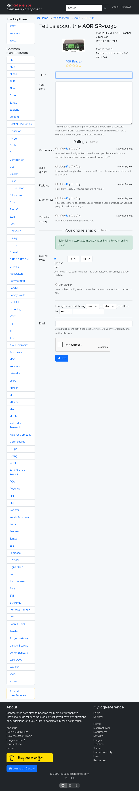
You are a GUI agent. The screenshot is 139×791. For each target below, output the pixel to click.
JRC (12, 337)
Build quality (43, 169)
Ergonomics (46, 199)
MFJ (12, 395)
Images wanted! (16, 740)
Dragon (14, 173)
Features (44, 185)
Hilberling (15, 309)
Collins (14, 152)
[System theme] (63, 785)
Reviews (98, 736)
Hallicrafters (16, 273)
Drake (13, 181)
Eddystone (16, 195)
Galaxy (14, 238)
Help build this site (17, 732)
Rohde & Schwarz (20, 517)
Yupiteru (14, 681)
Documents (100, 732)
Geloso (14, 245)
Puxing (13, 456)
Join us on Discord (23, 768)
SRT (12, 595)
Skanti (13, 574)
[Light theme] (70, 785)
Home (44, 17)
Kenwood (15, 33)
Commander (17, 159)
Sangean (15, 531)
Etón (12, 216)
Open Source (17, 441)
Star (12, 617)
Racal (13, 463)
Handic (14, 288)
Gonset (14, 252)
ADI (12, 59)
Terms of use (14, 744)
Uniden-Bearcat (19, 645)
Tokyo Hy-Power (19, 638)
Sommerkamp (18, 581)
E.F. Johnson (17, 188)
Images (97, 740)
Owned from (43, 258)
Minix (13, 409)
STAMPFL (15, 602)
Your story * (43, 86)
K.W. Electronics (19, 345)
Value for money (44, 219)
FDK (12, 223)
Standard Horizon (20, 610)
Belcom (14, 116)
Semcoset (15, 552)
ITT (11, 323)
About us (12, 728)
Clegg (13, 138)
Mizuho (14, 416)
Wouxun (14, 667)
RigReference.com (78, 773)
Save (63, 358)
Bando (13, 102)
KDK (12, 359)
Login (115, 6)
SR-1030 (89, 17)
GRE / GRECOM (19, 259)
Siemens (15, 560)
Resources (99, 760)
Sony (13, 588)
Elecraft (14, 209)
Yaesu (13, 40)
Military (14, 402)
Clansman (15, 131)
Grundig (14, 266)
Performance (46, 150)
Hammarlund (17, 280)
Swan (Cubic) (17, 624)
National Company (20, 434)
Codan (13, 145)
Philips (13, 449)
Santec (13, 538)
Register (126, 6)
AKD (12, 67)
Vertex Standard (19, 652)
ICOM (13, 26)
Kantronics (16, 352)
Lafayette (15, 373)
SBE (12, 545)
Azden (13, 95)
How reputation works (19, 736)
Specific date (58, 265)
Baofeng (14, 109)
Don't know (65, 284)
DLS (12, 166)
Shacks (97, 748)
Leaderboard (101, 752)
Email (42, 323)
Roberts (14, 510)
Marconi (14, 387)
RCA (12, 481)
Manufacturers (61, 17)
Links (96, 756)
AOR (12, 81)
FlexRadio (15, 231)
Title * (42, 75)
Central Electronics (21, 124)
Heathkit (14, 302)
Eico (12, 202)
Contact (11, 748)
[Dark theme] (76, 785)
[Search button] (105, 8)
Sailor (13, 524)
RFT (12, 495)
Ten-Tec (14, 631)
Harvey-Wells (17, 295)
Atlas (12, 88)
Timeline (98, 744)
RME (12, 503)
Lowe (13, 380)
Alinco (13, 74)
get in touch (75, 720)
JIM (12, 330)
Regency (15, 488)
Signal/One (16, 567)
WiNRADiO (16, 659)
